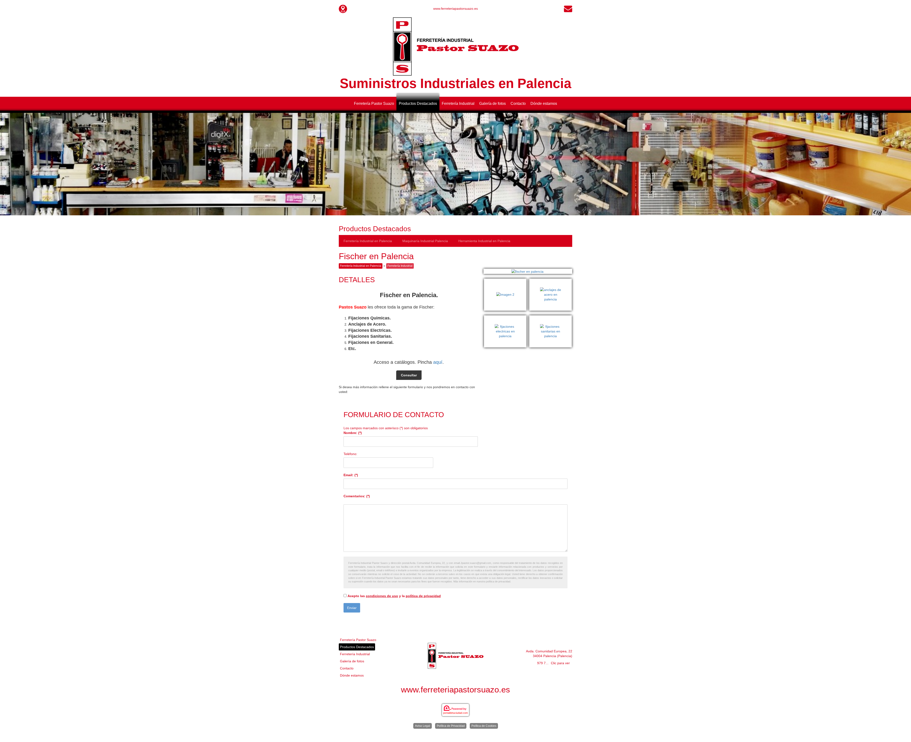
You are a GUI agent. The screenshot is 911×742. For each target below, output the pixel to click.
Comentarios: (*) (357, 496)
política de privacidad (423, 596)
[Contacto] (568, 8)
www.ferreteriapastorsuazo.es (455, 8)
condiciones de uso (382, 596)
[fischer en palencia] (527, 271)
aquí (437, 362)
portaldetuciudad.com (455, 712)
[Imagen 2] (506, 281)
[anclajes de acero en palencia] (550, 281)
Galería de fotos (492, 103)
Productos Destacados (418, 103)
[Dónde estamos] (343, 8)
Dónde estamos (543, 103)
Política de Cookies (483, 726)
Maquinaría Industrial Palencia (425, 241)
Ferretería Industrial (458, 103)
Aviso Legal (422, 726)
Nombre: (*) (353, 433)
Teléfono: (350, 454)
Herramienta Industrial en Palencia (484, 241)
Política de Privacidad (451, 726)
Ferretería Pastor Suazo (374, 103)
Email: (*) (351, 475)
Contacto (518, 103)
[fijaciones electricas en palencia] (506, 318)
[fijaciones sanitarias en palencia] (550, 318)
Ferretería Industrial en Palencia (368, 241)
